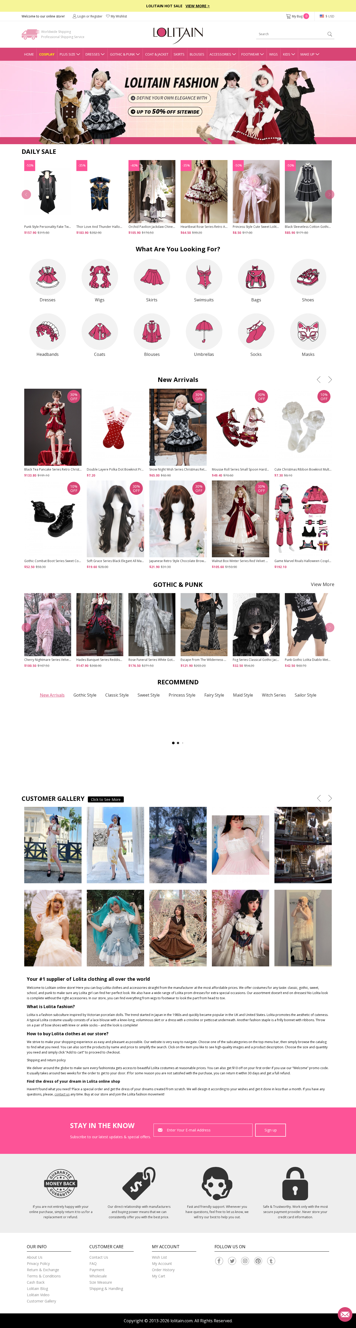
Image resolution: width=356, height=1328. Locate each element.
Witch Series (274, 695)
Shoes (308, 300)
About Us (34, 1257)
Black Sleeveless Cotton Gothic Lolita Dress (316, 226)
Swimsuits (204, 300)
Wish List (159, 1257)
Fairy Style (214, 695)
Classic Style (117, 695)
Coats (99, 354)
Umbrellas (204, 354)
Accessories (220, 54)
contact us (62, 1094)
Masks (308, 354)
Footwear (250, 54)
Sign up (271, 1130)
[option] (178, 102)
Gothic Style (84, 695)
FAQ (93, 1263)
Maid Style (243, 695)
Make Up (307, 54)
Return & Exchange (43, 1269)
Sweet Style (149, 695)
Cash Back (36, 1282)
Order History (163, 1269)
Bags (256, 300)
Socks (256, 354)
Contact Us (98, 1257)
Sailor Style (305, 695)
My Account (162, 1263)
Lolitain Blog (37, 1288)
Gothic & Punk (122, 54)
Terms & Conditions (44, 1276)
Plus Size (67, 54)
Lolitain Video (38, 1294)
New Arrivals (52, 695)
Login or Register (89, 16)
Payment (97, 1269)
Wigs (273, 54)
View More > (198, 5)
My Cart (158, 1276)
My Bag (299, 16)
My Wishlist (119, 16)
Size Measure (100, 1282)
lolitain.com (181, 1321)
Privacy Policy (38, 1263)
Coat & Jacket (156, 54)
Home (29, 54)
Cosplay (46, 54)
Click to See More (106, 799)
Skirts (179, 54)
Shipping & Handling (106, 1288)
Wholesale (98, 1276)
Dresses (92, 54)
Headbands (47, 354)
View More (322, 584)
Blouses (197, 54)
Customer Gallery (41, 1301)
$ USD (329, 16)
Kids (286, 54)
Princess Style (182, 695)
